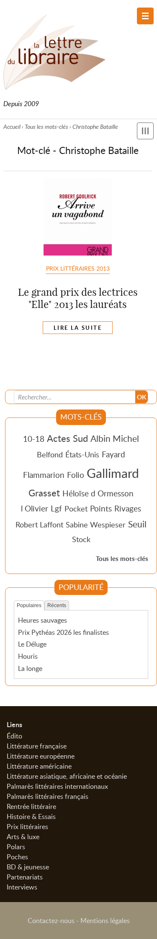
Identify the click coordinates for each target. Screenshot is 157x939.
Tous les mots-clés (46, 126)
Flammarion (43, 474)
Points (101, 508)
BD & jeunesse (28, 866)
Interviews (22, 887)
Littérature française (37, 746)
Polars (16, 846)
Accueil (12, 126)
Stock (81, 539)
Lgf (56, 508)
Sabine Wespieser (96, 524)
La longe (30, 668)
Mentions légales (105, 920)
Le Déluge (32, 644)
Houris (28, 656)
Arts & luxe (23, 836)
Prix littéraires (27, 826)
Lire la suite (78, 327)
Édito (14, 736)
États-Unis (82, 454)
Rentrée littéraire (31, 806)
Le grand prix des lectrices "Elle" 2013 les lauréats (78, 298)
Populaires (29, 605)
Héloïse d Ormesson (98, 493)
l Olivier (34, 508)
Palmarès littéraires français (47, 796)
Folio (75, 474)
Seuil (137, 524)
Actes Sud (67, 438)
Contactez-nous (51, 920)
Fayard (113, 454)
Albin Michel (114, 438)
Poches (17, 856)
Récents (56, 605)
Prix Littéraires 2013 (78, 268)
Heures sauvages (42, 620)
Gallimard (113, 473)
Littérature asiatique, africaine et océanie (67, 776)
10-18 (33, 438)
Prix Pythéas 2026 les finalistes (63, 632)
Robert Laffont (39, 524)
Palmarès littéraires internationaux (57, 786)
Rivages (127, 508)
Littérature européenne (41, 756)
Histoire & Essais (31, 816)
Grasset (44, 492)
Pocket (76, 508)
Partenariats (25, 877)
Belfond (50, 454)
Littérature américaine (39, 766)
